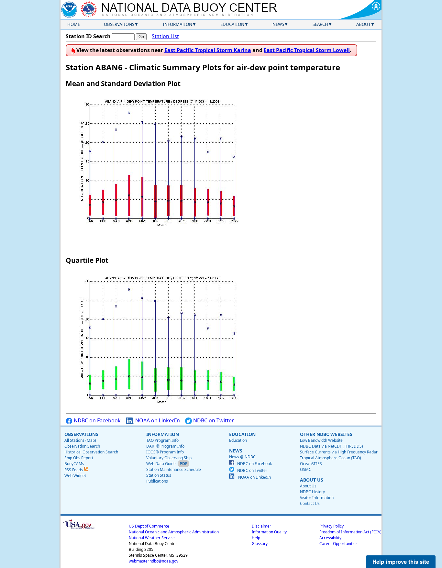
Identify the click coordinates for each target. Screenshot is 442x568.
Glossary (260, 543)
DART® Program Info (165, 446)
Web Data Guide (161, 463)
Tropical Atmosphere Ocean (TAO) (330, 458)
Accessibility (330, 537)
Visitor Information (317, 497)
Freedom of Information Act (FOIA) (350, 532)
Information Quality (269, 532)
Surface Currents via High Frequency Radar (339, 452)
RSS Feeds (74, 470)
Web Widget (75, 475)
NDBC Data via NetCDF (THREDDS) (331, 446)
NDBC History (312, 492)
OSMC (305, 469)
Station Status (158, 475)
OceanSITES (311, 463)
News (278, 24)
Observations (119, 24)
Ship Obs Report (78, 458)
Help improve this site (400, 561)
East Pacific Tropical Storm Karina (207, 50)
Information (177, 24)
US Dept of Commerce (149, 526)
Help (256, 537)
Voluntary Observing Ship (169, 458)
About (363, 24)
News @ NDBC (242, 457)
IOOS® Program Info (165, 452)
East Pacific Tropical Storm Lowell (307, 50)
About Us (308, 486)
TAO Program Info (162, 440)
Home (73, 24)
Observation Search (82, 446)
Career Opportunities (338, 543)
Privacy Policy (331, 526)
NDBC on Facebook (96, 420)
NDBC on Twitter (213, 420)
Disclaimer (261, 526)
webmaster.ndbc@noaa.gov (153, 561)
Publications (157, 481)
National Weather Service (152, 537)
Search (320, 24)
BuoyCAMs (74, 463)
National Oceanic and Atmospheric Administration (174, 532)
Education (232, 24)
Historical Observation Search (91, 452)
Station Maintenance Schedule (173, 469)
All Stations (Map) (80, 440)
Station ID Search (88, 36)
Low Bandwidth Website (321, 440)
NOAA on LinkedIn (157, 420)
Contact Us (310, 503)
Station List (165, 36)
